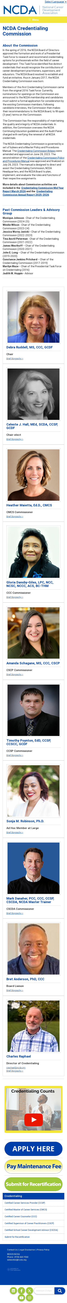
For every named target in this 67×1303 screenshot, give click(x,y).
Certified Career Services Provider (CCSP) (25, 1203)
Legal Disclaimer (27, 1249)
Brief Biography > (14, 358)
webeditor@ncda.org (16, 1260)
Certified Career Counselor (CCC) (21, 1216)
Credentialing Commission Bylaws (36, 150)
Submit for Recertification (17, 1237)
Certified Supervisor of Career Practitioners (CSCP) (29, 1223)
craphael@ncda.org (15, 1067)
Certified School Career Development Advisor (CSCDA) (31, 1230)
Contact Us (12, 1249)
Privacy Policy (43, 1249)
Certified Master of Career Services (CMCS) (26, 1209)
